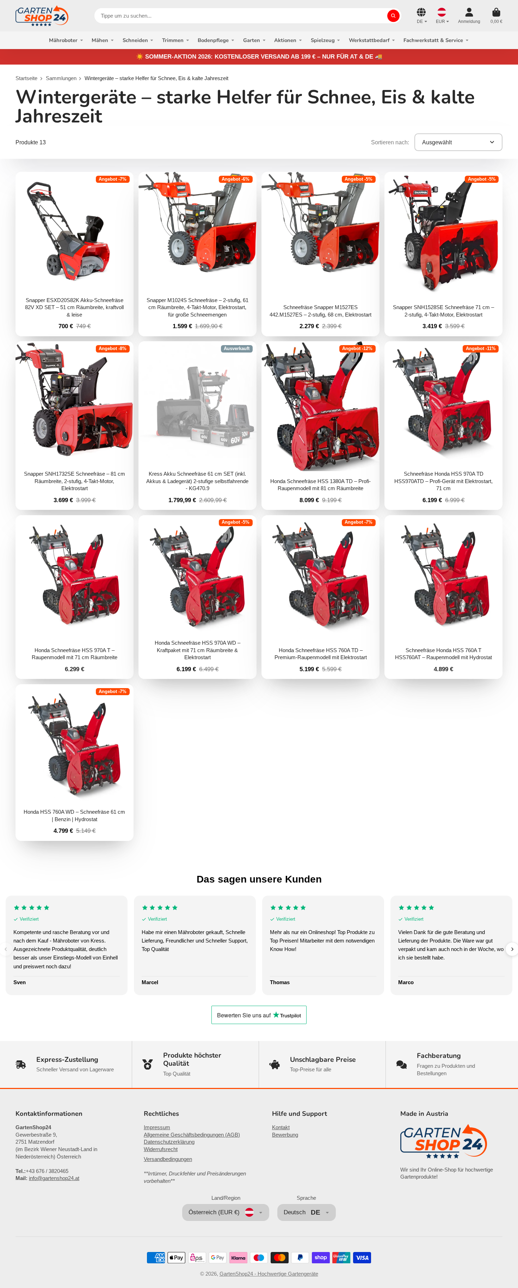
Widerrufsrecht (161, 1149)
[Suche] (393, 16)
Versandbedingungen (168, 1159)
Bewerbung (285, 1135)
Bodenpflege (213, 40)
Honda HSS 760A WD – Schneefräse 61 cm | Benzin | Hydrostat (74, 762)
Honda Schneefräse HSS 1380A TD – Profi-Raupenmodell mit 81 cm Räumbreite (320, 425)
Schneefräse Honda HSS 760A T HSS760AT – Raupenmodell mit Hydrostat (443, 597)
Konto (469, 16)
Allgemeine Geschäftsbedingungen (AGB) (192, 1135)
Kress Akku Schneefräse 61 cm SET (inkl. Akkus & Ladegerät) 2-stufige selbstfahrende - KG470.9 (197, 425)
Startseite (26, 78)
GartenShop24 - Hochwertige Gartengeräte (269, 1274)
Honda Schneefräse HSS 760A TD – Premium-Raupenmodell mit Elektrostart (320, 597)
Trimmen (173, 40)
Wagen (496, 16)
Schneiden (135, 40)
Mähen (100, 40)
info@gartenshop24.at (54, 1178)
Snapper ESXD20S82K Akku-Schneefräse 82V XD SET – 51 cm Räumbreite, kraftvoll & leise (74, 254)
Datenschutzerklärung (169, 1142)
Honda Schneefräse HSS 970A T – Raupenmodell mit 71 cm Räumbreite (74, 597)
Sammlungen (61, 78)
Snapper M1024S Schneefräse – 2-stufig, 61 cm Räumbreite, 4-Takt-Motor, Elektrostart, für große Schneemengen (197, 254)
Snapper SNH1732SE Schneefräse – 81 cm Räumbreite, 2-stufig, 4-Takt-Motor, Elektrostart (74, 425)
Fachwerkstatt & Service (433, 40)
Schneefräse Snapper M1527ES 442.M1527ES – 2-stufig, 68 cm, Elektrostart (320, 254)
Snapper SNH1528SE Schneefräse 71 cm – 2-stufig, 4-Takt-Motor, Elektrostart (443, 254)
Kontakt (281, 1127)
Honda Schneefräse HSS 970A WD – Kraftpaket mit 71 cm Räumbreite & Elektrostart (197, 597)
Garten (251, 40)
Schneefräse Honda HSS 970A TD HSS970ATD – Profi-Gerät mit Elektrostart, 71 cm (443, 425)
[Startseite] (42, 15)
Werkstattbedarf (369, 40)
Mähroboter (63, 40)
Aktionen (285, 40)
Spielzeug (323, 40)
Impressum (157, 1127)
